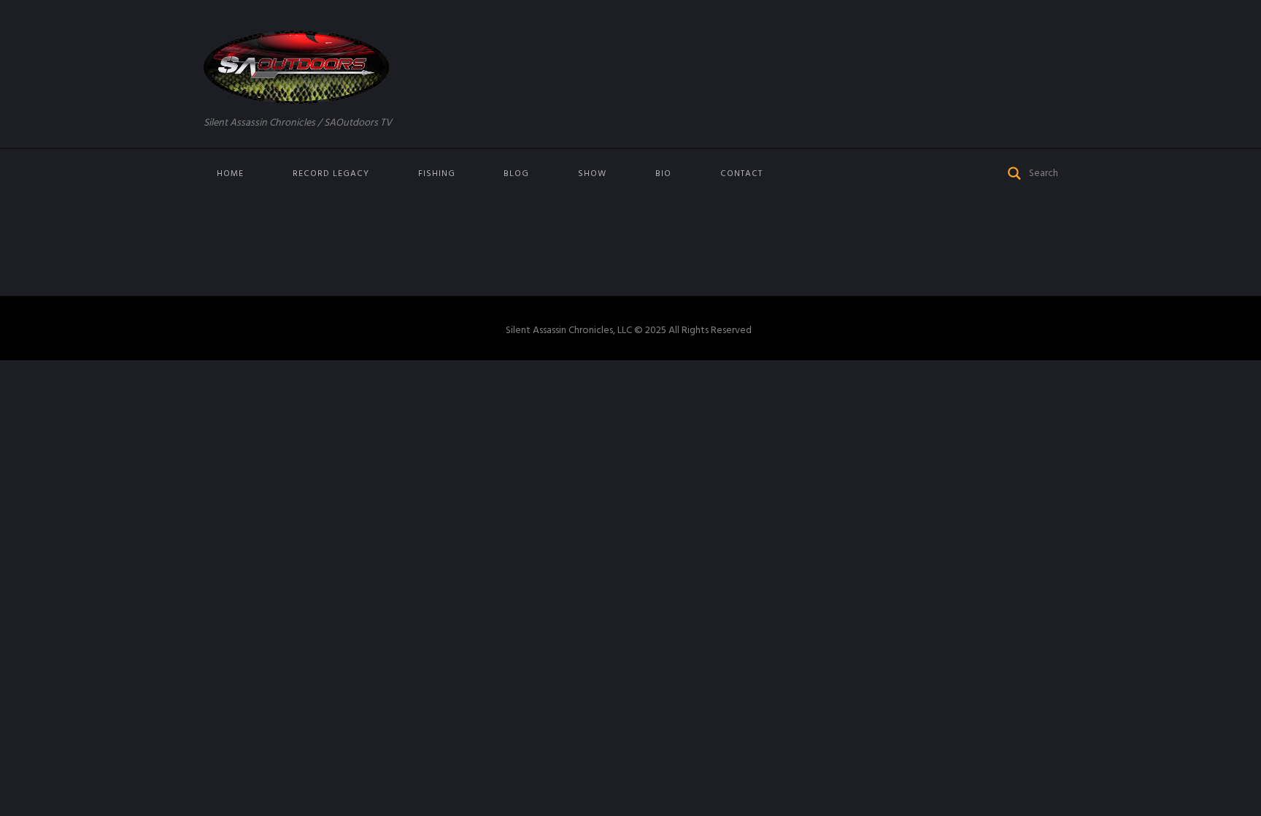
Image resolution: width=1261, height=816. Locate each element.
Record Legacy (331, 174)
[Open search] (1015, 172)
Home (230, 174)
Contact (741, 174)
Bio (663, 174)
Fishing (436, 174)
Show (592, 174)
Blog (516, 174)
